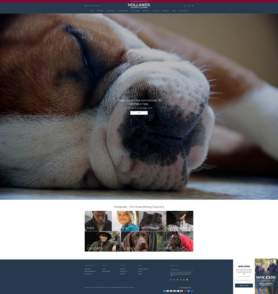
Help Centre (88, 269)
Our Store (122, 274)
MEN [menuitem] (92, 10)
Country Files (123, 271)
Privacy (140, 271)
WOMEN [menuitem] (100, 10)
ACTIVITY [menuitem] (156, 10)
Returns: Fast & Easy (90, 271)
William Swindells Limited (105, 287)
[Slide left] (86, 1)
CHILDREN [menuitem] (136, 10)
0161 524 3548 (106, 271)
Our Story (122, 269)
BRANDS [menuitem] (166, 10)
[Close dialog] (274, 260)
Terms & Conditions (143, 269)
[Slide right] (192, 1)
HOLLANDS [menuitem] (183, 10)
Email (104, 269)
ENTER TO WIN (244, 285)
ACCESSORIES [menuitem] (123, 10)
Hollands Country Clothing (93, 287)
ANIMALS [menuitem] (146, 10)
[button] (185, 5)
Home (139, 112)
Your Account (88, 274)
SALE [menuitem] (174, 10)
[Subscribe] (192, 269)
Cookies (140, 274)
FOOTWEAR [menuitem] (110, 10)
